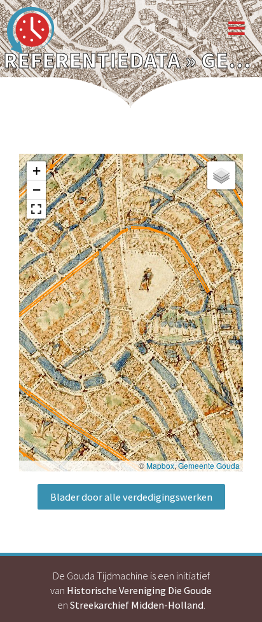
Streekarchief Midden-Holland (136, 604)
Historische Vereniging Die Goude (139, 590)
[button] (36, 170)
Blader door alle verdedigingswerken (131, 496)
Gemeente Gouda (209, 465)
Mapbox (160, 465)
